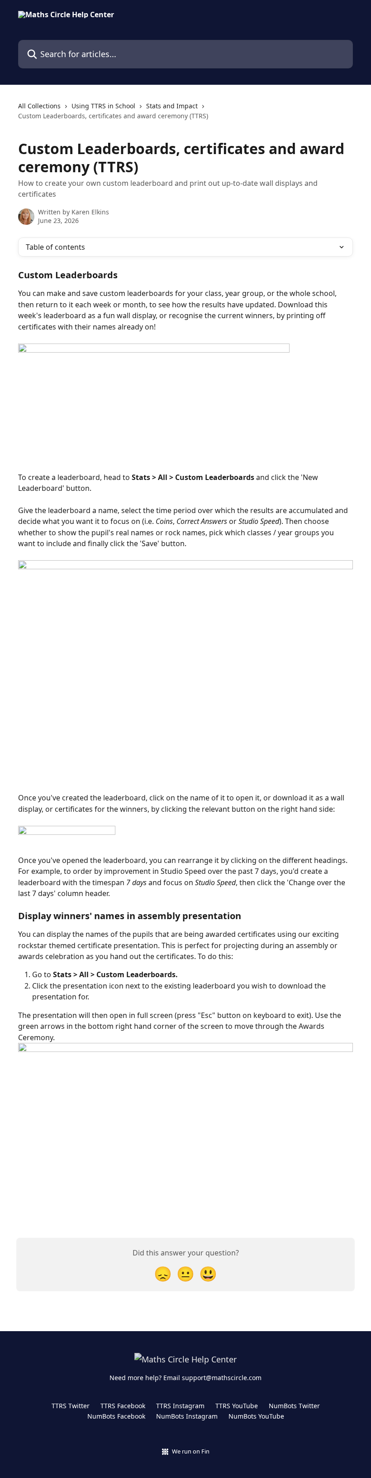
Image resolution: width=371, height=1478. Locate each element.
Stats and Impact (172, 106)
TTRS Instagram (180, 1405)
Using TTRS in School (103, 106)
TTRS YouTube (236, 1405)
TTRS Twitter (71, 1405)
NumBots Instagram (187, 1416)
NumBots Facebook (116, 1416)
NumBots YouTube (256, 1416)
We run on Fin (190, 1451)
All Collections (39, 106)
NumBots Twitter (294, 1405)
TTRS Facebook (122, 1405)
